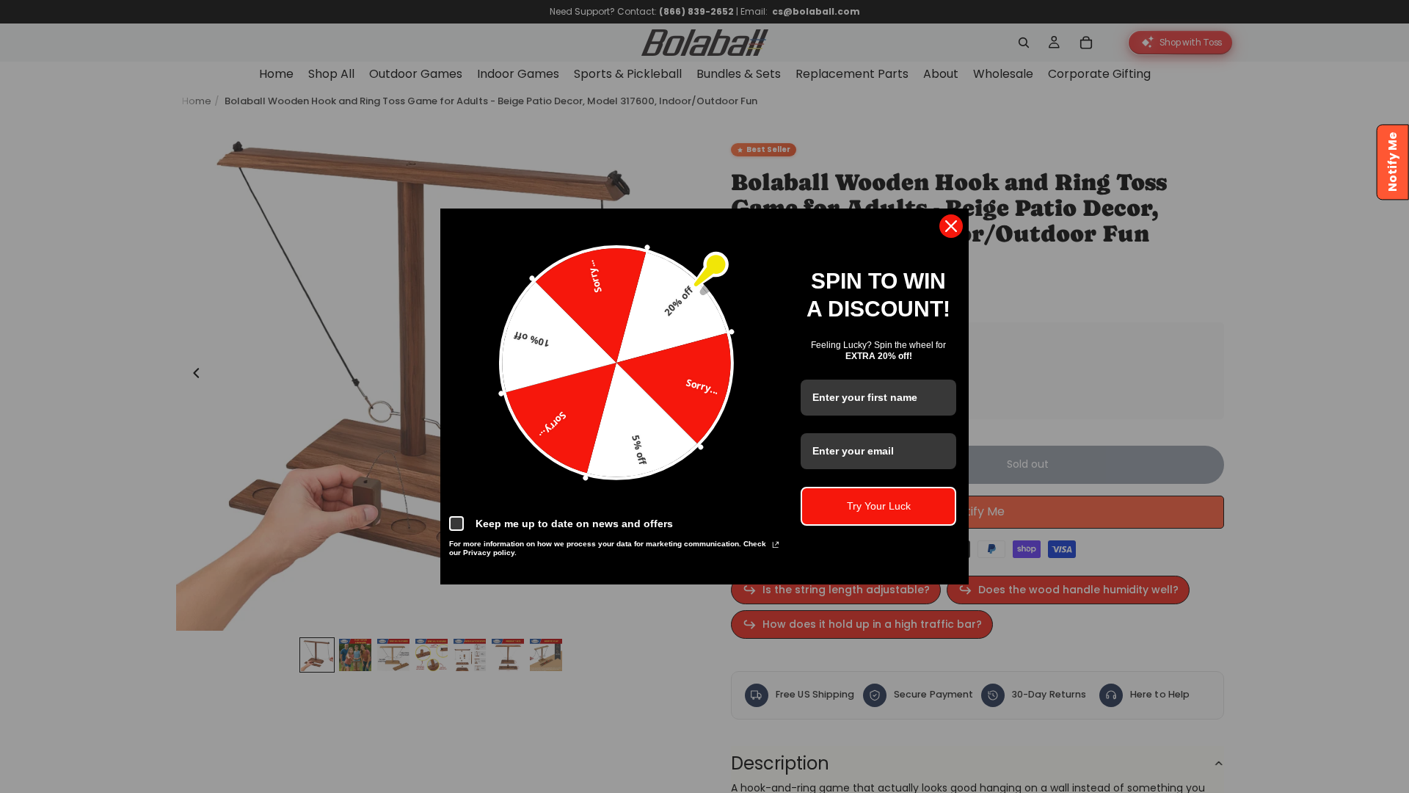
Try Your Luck (879, 506)
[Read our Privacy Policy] (775, 546)
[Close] (951, 226)
